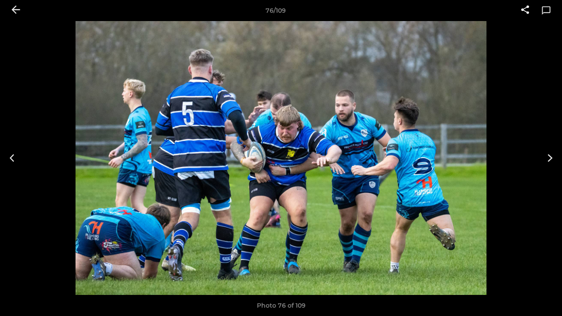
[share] (525, 10)
